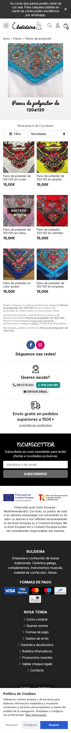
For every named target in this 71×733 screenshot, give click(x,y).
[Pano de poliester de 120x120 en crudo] (18, 157)
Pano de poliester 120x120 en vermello (50, 231)
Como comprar (37, 619)
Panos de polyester (42, 320)
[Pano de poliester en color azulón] (18, 264)
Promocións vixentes (37, 658)
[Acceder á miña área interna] (57, 25)
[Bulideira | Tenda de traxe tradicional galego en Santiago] (27, 25)
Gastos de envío (37, 638)
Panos (35, 323)
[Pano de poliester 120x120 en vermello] (52, 210)
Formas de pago (37, 632)
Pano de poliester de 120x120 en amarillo (50, 177)
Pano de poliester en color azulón (17, 284)
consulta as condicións (35, 425)
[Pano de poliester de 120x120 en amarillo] (52, 157)
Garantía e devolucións (37, 645)
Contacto (37, 670)
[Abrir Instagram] (40, 345)
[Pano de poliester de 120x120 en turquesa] (52, 264)
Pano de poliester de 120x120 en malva (17, 231)
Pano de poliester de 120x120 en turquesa (50, 284)
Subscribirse (35, 474)
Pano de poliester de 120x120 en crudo (17, 177)
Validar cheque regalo (37, 664)
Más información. (36, 714)
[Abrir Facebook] (31, 345)
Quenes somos (37, 626)
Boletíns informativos (37, 651)
